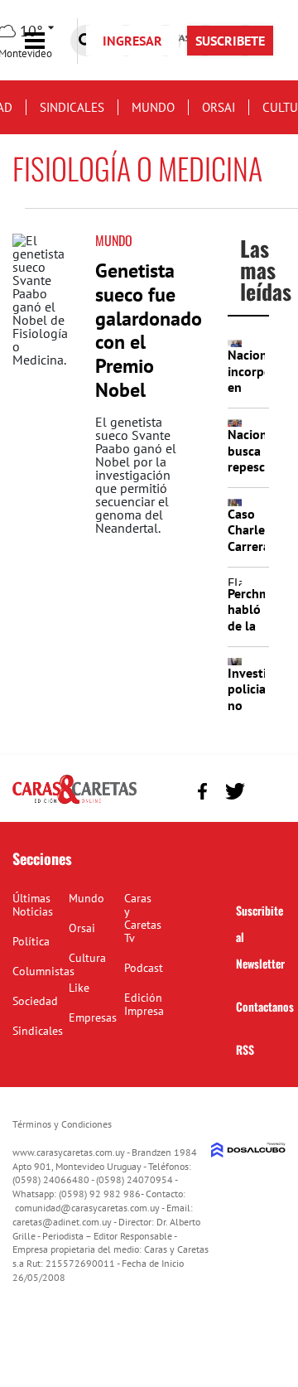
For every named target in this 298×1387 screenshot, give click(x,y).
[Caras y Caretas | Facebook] (202, 790)
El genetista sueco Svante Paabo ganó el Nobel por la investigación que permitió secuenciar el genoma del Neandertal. (135, 474)
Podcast (143, 967)
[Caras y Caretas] (74, 803)
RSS (245, 1049)
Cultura (87, 957)
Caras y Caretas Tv (142, 918)
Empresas (93, 1017)
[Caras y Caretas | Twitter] (234, 791)
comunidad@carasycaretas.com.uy (87, 1207)
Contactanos (265, 1006)
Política (31, 941)
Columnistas (43, 971)
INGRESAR (132, 40)
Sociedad (35, 1000)
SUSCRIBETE (230, 40)
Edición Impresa (144, 1004)
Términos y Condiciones (62, 1124)
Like (79, 987)
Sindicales (72, 107)
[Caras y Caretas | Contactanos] (267, 789)
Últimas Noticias (32, 905)
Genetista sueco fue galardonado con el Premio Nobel (148, 330)
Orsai (218, 107)
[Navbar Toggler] (47, 41)
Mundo (153, 107)
